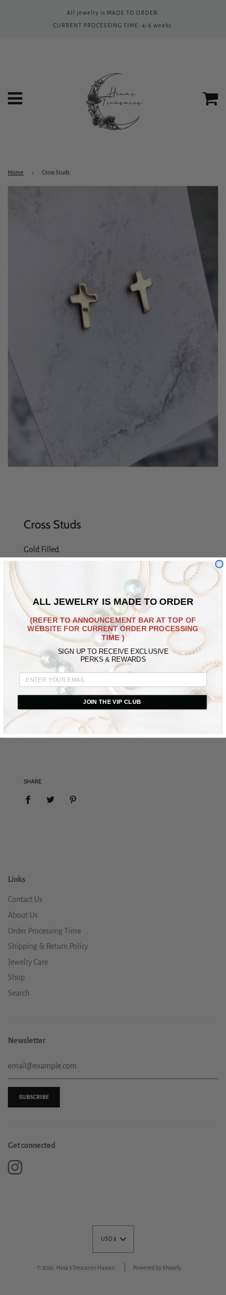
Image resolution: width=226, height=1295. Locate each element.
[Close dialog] (219, 563)
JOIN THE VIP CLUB (112, 702)
